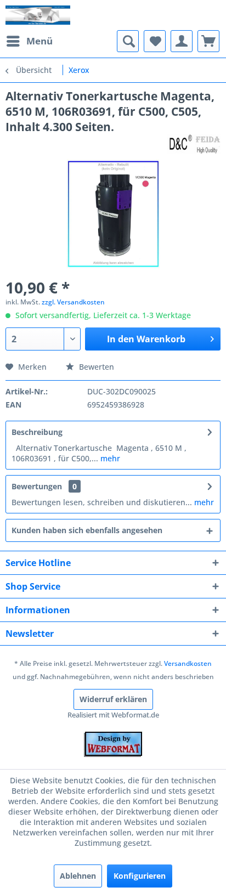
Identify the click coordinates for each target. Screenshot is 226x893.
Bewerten (95, 366)
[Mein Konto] (182, 41)
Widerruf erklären (113, 699)
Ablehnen (78, 876)
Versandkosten (188, 663)
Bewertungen (37, 486)
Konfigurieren (140, 876)
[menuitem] (29, 41)
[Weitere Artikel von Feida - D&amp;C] (194, 144)
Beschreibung (37, 432)
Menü (39, 41)
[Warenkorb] (208, 41)
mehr (109, 458)
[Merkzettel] (155, 41)
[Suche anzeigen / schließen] (128, 41)
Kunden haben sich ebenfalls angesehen (87, 530)
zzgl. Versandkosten (73, 302)
